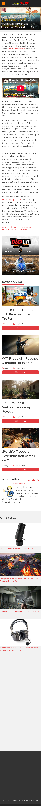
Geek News (6, 20)
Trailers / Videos (27, 20)
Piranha (15, 227)
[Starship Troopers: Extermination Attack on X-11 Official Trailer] (20, 438)
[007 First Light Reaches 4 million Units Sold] (20, 345)
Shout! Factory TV (11, 230)
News (20, 20)
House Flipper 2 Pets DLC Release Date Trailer (18, 314)
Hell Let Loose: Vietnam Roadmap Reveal (16, 407)
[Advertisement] (20, 677)
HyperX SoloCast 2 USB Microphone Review (17, 548)
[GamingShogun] (20, 3)
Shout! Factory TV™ (16, 49)
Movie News (14, 20)
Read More (21, 328)
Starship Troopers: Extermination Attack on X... (18, 456)
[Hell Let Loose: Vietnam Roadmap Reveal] (20, 389)
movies (6, 227)
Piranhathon (26, 227)
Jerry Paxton (17, 17)
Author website (18, 484)
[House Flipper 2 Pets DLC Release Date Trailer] (20, 296)
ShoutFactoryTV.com (11, 200)
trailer (24, 230)
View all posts (33, 480)
